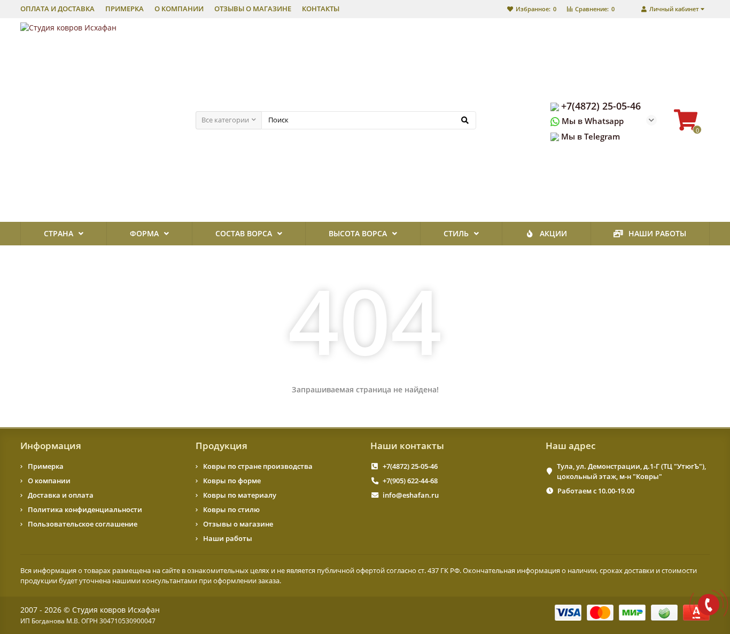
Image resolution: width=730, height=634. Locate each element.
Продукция (221, 445)
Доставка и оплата (61, 495)
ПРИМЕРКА (124, 8)
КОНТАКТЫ (320, 8)
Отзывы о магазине (238, 524)
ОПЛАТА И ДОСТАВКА (57, 8)
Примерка (46, 466)
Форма (144, 233)
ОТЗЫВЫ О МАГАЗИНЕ (252, 8)
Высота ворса (358, 233)
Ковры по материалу (239, 495)
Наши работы (657, 233)
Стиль (456, 233)
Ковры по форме (232, 480)
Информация (50, 445)
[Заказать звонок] (708, 604)
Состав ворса (243, 233)
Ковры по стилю (231, 509)
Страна (58, 233)
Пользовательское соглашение (82, 524)
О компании (49, 480)
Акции (553, 233)
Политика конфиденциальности (85, 509)
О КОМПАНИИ (179, 8)
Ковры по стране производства (258, 466)
